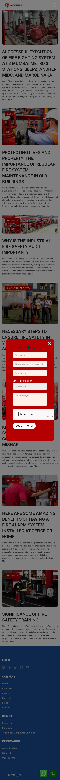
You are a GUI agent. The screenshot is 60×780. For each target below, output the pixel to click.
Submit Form (24, 426)
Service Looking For (22, 380)
